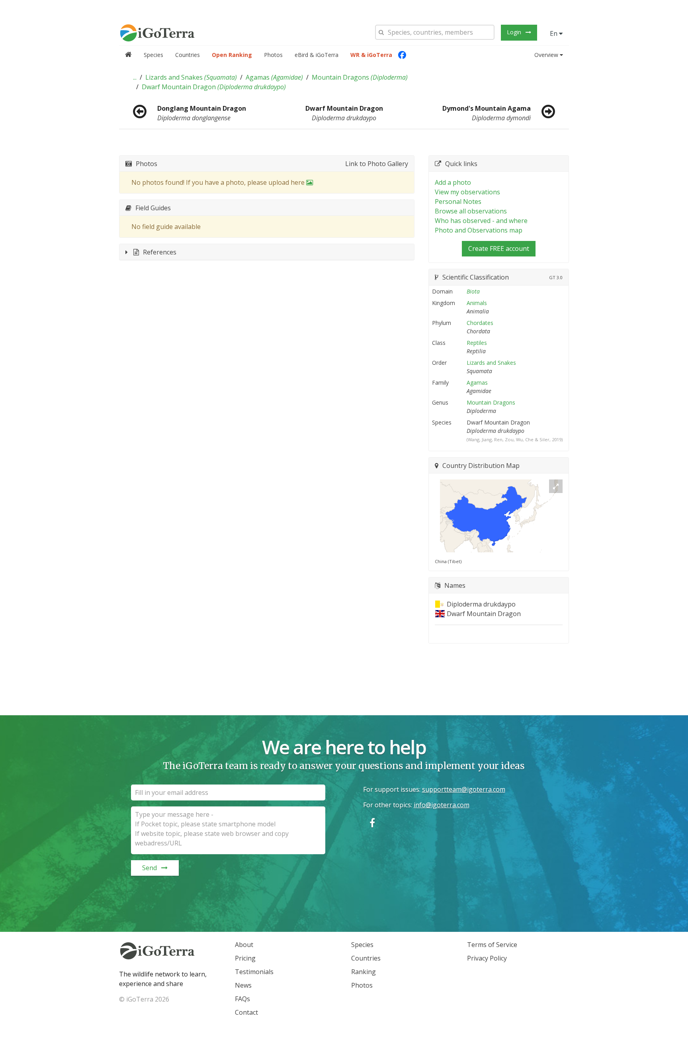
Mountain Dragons (360, 77)
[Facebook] (402, 55)
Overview (546, 55)
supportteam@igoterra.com (463, 789)
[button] (135, 77)
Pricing (245, 958)
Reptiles (477, 342)
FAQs (242, 998)
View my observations (467, 192)
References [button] (159, 252)
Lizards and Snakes (191, 77)
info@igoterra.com (441, 804)
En (554, 33)
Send (149, 867)
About (244, 944)
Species (153, 55)
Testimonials (254, 971)
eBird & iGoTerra (316, 55)
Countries (187, 55)
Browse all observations (471, 211)
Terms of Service (492, 944)
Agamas (274, 77)
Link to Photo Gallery (376, 163)
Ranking (363, 971)
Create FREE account (498, 248)
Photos (273, 55)
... (135, 77)
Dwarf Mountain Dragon (214, 86)
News (243, 985)
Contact (246, 1012)
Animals (477, 303)
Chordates (480, 323)
